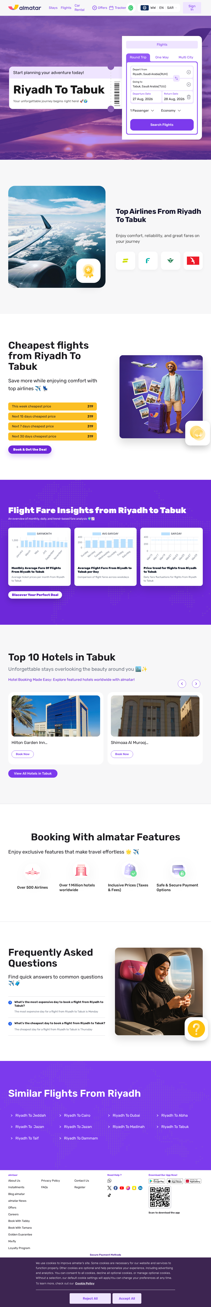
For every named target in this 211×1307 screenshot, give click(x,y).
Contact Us (81, 1180)
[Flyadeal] (125, 261)
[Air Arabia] (193, 261)
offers (102, 8)
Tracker (120, 8)
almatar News (17, 1201)
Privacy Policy (50, 1180)
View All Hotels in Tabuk (33, 773)
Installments (16, 1187)
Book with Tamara (20, 1228)
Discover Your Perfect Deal (35, 595)
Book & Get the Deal (30, 449)
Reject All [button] (90, 1298)
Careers (13, 1214)
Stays (53, 8)
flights (66, 8)
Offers (12, 1207)
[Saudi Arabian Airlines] (170, 261)
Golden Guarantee (20, 1234)
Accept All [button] (127, 1298)
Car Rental (79, 7)
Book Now (22, 754)
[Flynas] (148, 261)
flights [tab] (162, 44)
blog (16, 1194)
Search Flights (161, 125)
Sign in (192, 7)
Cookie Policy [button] (84, 1283)
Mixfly (12, 1241)
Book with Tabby (19, 1221)
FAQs (44, 1187)
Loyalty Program (19, 1248)
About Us (14, 1180)
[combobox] (159, 74)
